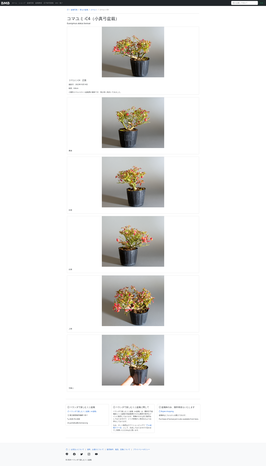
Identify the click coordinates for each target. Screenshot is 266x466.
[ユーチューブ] (98, 454)
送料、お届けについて (95, 449)
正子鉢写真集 (49, 3)
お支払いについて (77, 449)
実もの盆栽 (84, 10)
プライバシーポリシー (141, 449)
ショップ (22, 3)
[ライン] (69, 454)
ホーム (14, 3)
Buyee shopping (167, 411)
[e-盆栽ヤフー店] (67, 449)
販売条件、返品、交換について (118, 449)
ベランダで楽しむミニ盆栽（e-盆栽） (83, 411)
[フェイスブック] (76, 454)
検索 (261, 3)
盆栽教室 (38, 3)
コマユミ (93, 10)
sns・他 (58, 3)
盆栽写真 (30, 3)
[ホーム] (68, 10)
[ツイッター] (83, 454)
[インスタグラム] (91, 454)
